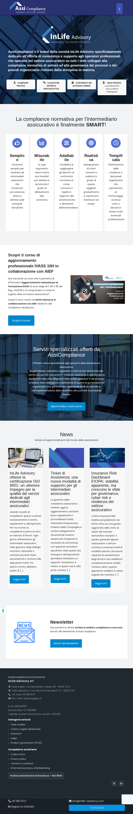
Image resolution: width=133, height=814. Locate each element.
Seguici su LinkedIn (22, 806)
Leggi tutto (19, 579)
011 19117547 (18, 801)
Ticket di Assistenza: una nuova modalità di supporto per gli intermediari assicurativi (66, 483)
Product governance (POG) (26, 742)
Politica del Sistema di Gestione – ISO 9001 (36, 775)
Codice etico (18, 754)
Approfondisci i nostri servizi (66, 406)
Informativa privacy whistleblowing (30, 768)
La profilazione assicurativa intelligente (113, 87)
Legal (14, 738)
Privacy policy (18, 759)
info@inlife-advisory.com (88, 801)
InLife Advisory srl (21, 681)
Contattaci (97, 808)
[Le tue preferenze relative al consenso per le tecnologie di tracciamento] (3, 610)
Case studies (18, 724)
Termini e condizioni (22, 763)
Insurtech (16, 733)
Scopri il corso (21, 320)
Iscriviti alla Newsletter (66, 643)
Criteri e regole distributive (26, 729)
